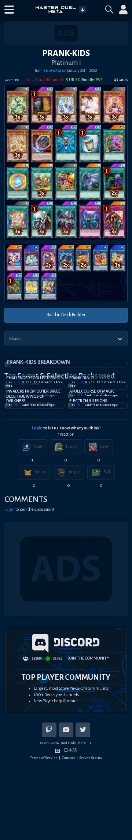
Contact (68, 758)
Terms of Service (44, 758)
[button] (9, 9)
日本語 (70, 750)
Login (37, 428)
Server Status (90, 758)
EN (57, 750)
